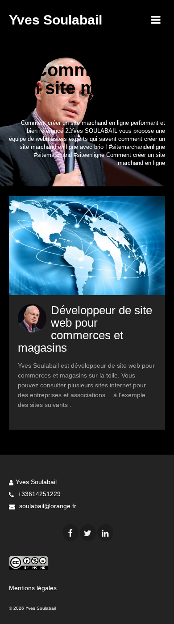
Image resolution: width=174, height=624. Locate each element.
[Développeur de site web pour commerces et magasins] (87, 245)
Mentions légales (33, 587)
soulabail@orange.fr (46, 505)
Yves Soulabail (55, 19)
